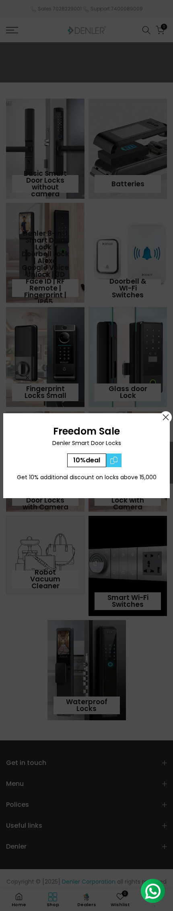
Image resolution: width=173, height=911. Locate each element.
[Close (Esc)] (166, 417)
